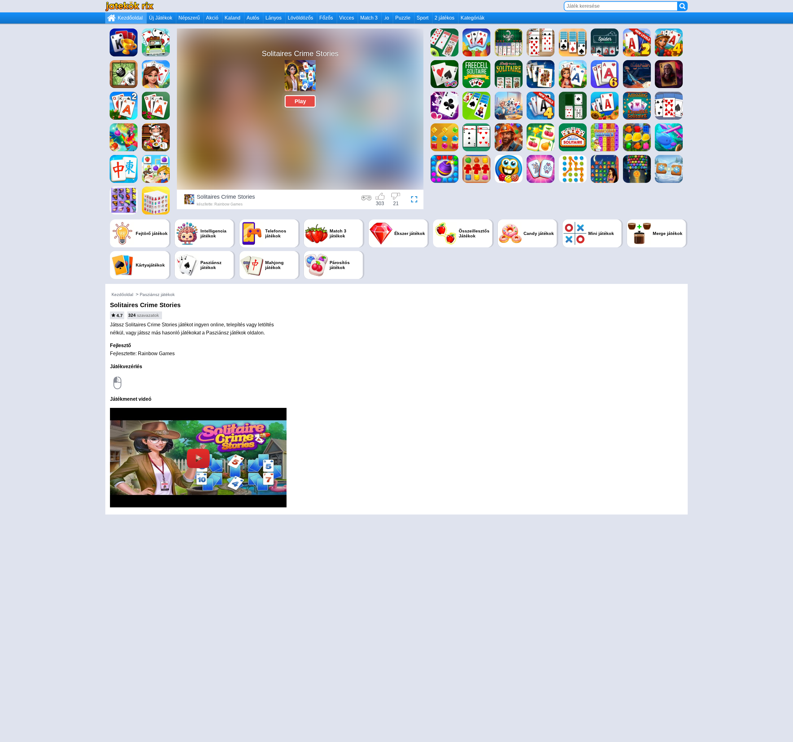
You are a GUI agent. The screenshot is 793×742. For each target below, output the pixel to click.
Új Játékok (160, 17)
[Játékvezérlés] (366, 200)
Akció (212, 17)
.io (386, 17)
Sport (422, 17)
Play (300, 101)
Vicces (346, 17)
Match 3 (369, 17)
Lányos (273, 17)
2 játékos (444, 17)
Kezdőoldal (130, 17)
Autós (253, 17)
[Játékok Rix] (129, 6)
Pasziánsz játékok (157, 294)
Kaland (232, 17)
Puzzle (402, 17)
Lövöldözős (300, 17)
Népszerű (189, 17)
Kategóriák (472, 17)
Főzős (326, 17)
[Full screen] (412, 200)
